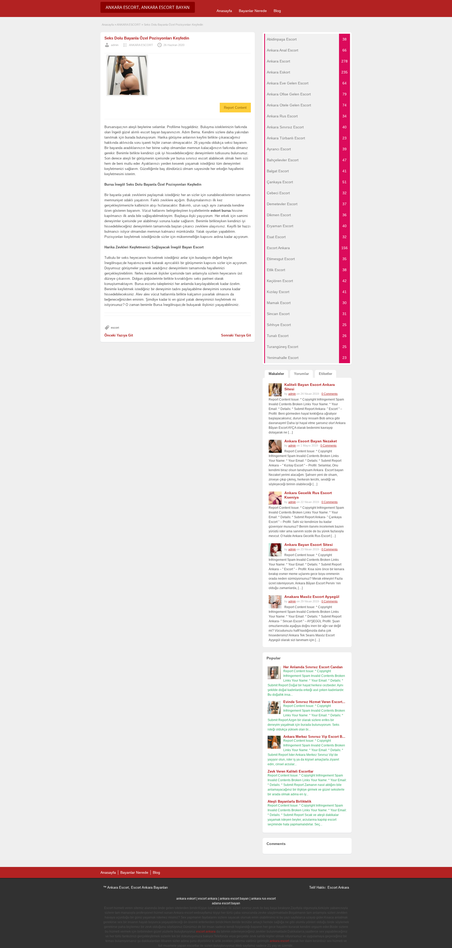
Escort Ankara (338, 887)
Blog (277, 11)
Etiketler (325, 374)
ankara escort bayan (234, 898)
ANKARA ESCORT (129, 24)
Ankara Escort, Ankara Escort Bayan (148, 7)
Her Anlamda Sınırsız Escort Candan (313, 667)
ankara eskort (186, 898)
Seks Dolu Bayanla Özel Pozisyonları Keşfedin (146, 38)
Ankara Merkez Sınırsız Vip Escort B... (314, 737)
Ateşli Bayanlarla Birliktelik (289, 801)
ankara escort (279, 941)
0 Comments (329, 393)
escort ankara (207, 898)
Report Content (235, 108)
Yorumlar (301, 374)
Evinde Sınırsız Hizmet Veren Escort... (314, 702)
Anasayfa (224, 11)
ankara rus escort (263, 898)
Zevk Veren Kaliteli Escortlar (290, 771)
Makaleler (276, 374)
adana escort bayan (226, 903)
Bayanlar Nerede (253, 11)
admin (114, 45)
